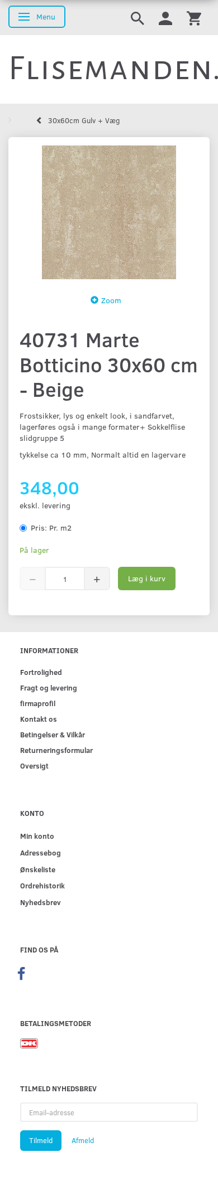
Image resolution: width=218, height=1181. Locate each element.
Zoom (111, 300)
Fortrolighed (41, 672)
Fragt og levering (48, 687)
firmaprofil (37, 703)
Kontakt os (38, 718)
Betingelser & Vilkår (52, 734)
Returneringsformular (56, 750)
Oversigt (34, 765)
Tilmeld (41, 1140)
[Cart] (194, 17)
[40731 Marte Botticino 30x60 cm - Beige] (109, 212)
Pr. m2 (51, 527)
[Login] (165, 17)
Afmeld (83, 1140)
